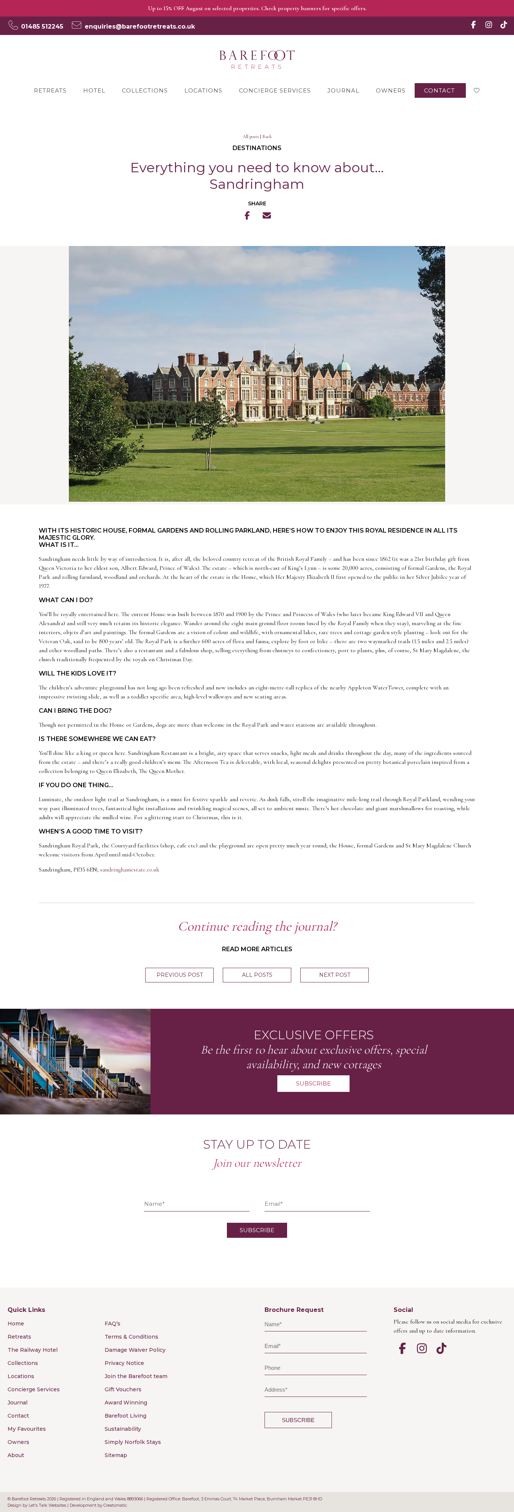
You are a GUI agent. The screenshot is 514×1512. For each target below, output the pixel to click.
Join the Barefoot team (136, 1376)
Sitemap (116, 1455)
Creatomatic (115, 1505)
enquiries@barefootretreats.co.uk (140, 26)
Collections (145, 90)
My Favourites (27, 1428)
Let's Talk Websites (47, 1505)
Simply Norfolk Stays (133, 1442)
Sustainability (123, 1428)
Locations (203, 90)
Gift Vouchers (123, 1389)
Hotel (94, 90)
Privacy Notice (124, 1363)
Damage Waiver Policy (135, 1350)
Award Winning (126, 1402)
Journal (343, 90)
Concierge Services (275, 90)
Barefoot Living (125, 1415)
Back (267, 137)
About (16, 1455)
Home (16, 1323)
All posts (251, 137)
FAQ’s (112, 1323)
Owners (391, 90)
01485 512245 (42, 26)
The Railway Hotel (33, 1350)
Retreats (50, 90)
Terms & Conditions (131, 1336)
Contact (439, 90)
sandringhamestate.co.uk (130, 869)
